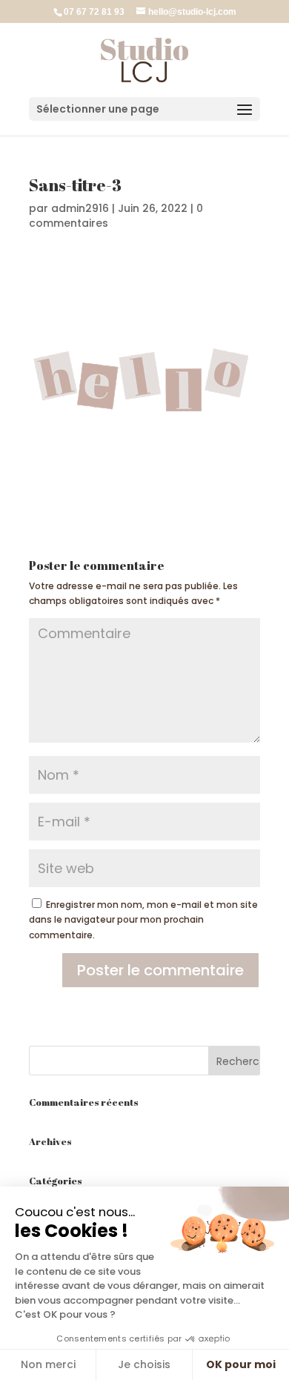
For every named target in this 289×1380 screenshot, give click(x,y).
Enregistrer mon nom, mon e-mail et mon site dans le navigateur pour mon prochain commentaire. (143, 919)
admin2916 (80, 208)
